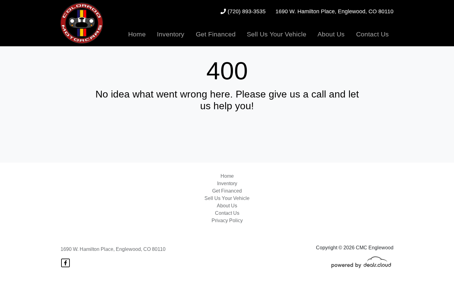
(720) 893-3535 (246, 11)
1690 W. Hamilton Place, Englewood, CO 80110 (113, 249)
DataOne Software (158, 284)
